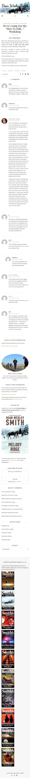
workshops (23, 23)
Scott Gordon (13, 275)
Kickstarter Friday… (10, 491)
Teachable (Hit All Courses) (9, 394)
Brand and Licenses (17, 498)
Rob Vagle (4, 505)
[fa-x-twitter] (12, 775)
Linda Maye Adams (14, 119)
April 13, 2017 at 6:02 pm (14, 85)
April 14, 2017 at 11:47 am (14, 276)
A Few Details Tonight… (8, 529)
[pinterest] (16, 775)
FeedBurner (18, 481)
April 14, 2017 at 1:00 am (14, 105)
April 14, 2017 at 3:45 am (14, 120)
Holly (10, 296)
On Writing (6, 23)
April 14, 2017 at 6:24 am (14, 216)
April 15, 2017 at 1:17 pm (14, 298)
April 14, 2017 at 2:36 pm (17, 259)
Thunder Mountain (13, 460)
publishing (15, 23)
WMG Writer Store (17, 399)
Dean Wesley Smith (15, 5)
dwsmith (5, 74)
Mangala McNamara (7, 509)
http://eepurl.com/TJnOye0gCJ (10, 346)
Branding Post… (6, 525)
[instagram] (14, 775)
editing (4, 70)
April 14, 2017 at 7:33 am (14, 241)
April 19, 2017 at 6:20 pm (14, 313)
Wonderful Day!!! (18, 509)
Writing (23, 70)
